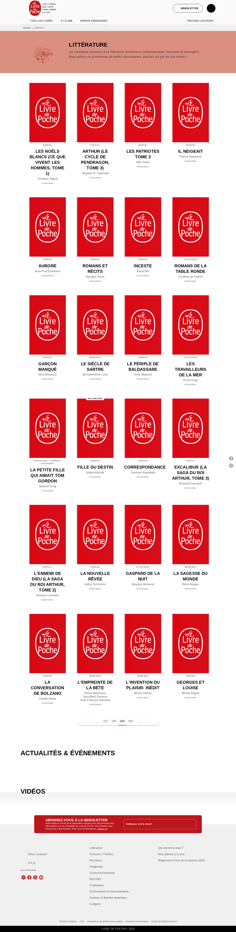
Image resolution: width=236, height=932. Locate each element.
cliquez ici (102, 829)
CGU (82, 921)
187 (105, 721)
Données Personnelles (137, 921)
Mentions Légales (68, 921)
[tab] (24, 21)
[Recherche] (211, 8)
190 (130, 721)
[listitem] (23, 877)
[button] (188, 8)
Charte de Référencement (164, 921)
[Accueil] (35, 8)
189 (122, 721)
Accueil (27, 28)
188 (113, 721)
